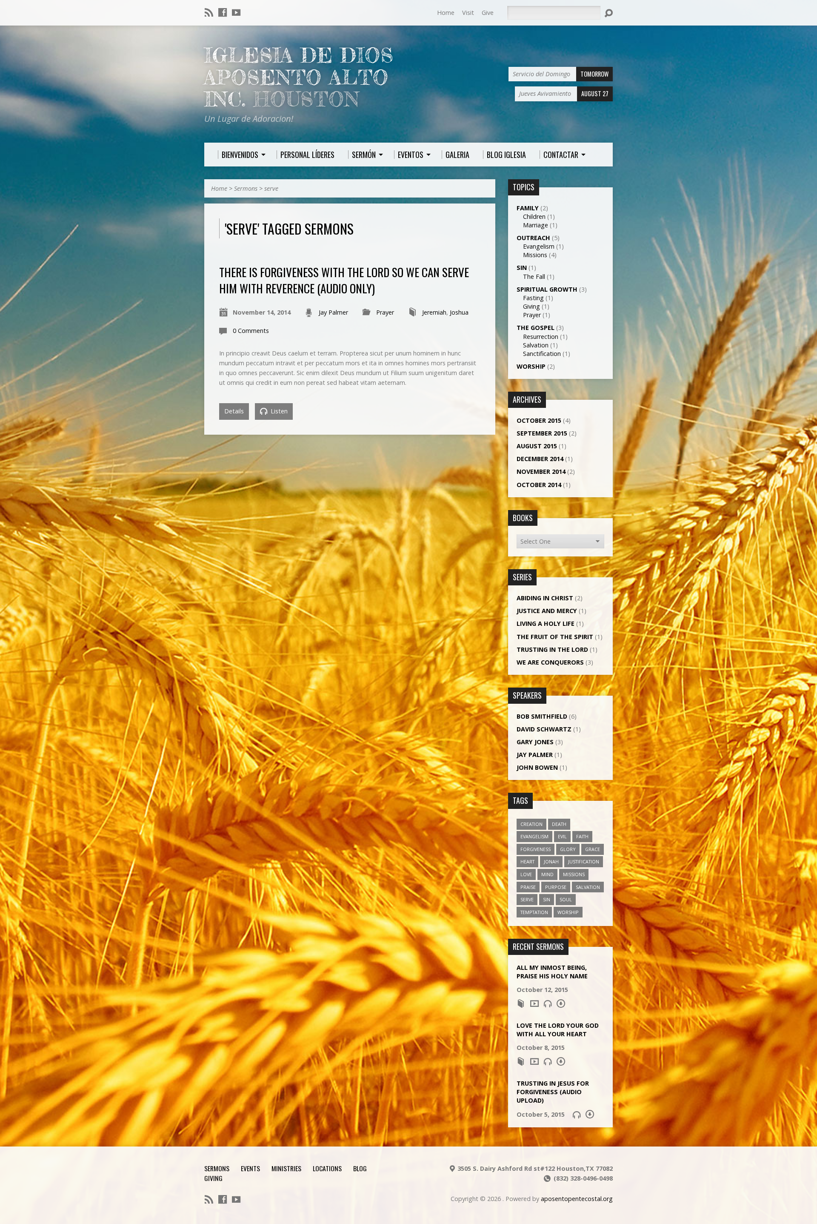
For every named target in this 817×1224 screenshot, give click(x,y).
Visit (468, 13)
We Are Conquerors (550, 662)
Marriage (535, 225)
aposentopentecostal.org (577, 1199)
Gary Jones (535, 742)
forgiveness (535, 849)
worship (568, 912)
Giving (531, 306)
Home (445, 13)
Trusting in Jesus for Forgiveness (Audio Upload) (553, 1091)
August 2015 (537, 446)
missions (574, 874)
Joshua (459, 312)
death (559, 824)
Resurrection (540, 337)
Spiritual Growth (547, 289)
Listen (278, 411)
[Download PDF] (561, 1003)
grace (592, 849)
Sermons (245, 188)
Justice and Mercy (547, 611)
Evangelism (538, 246)
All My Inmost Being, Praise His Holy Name (552, 971)
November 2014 (541, 471)
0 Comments (251, 331)
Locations (327, 1168)
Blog (360, 1168)
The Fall (534, 276)
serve (271, 188)
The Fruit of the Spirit (555, 637)
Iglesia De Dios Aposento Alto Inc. (299, 77)
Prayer (385, 312)
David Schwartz (544, 729)
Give (488, 13)
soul (566, 899)
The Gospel (535, 328)
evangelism (534, 836)
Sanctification (542, 354)
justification (583, 861)
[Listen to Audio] (547, 1003)
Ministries (286, 1168)
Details (234, 411)
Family (528, 208)
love (526, 874)
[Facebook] (222, 12)
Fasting (533, 298)
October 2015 (539, 420)
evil (562, 836)
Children (534, 216)
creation (531, 824)
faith (582, 836)
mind (547, 874)
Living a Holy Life (545, 623)
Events (250, 1168)
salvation (588, 887)
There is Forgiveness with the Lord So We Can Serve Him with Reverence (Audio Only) (344, 280)
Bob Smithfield (542, 716)
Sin (522, 268)
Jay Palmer (333, 312)
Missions (535, 255)
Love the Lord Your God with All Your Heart (558, 1029)
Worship (531, 366)
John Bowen (537, 767)
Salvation (535, 345)
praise (528, 887)
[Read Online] (521, 1003)
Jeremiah (434, 312)
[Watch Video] (534, 1003)
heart (527, 861)
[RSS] (209, 12)
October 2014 (539, 485)
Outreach (533, 238)
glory (568, 849)
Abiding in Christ (545, 598)
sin (546, 899)
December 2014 (540, 459)
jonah (551, 861)
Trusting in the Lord (552, 649)
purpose (555, 887)
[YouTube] (236, 12)
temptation (534, 912)
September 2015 (542, 433)
